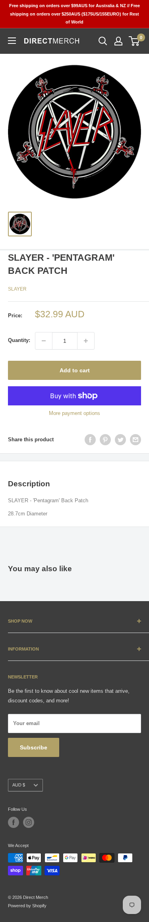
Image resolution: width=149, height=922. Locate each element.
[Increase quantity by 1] (85, 340)
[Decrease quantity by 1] (43, 340)
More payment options (74, 413)
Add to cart (75, 370)
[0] (134, 41)
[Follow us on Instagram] (28, 822)
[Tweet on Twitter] (120, 439)
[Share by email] (135, 439)
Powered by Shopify (27, 905)
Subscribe (33, 747)
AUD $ (18, 784)
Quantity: (19, 340)
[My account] (118, 41)
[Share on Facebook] (90, 439)
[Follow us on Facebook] (13, 822)
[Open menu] (12, 40)
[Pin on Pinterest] (105, 439)
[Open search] (103, 41)
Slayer (17, 289)
